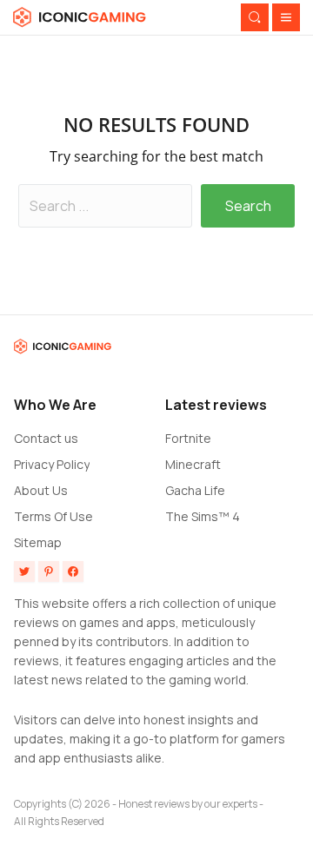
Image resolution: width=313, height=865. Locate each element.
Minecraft (193, 464)
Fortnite (188, 438)
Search (248, 205)
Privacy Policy (52, 464)
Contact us (46, 438)
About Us (41, 490)
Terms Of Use (53, 516)
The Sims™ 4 (202, 516)
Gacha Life (195, 490)
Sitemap (38, 542)
